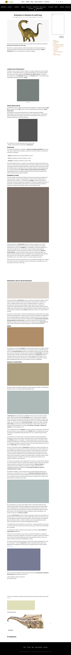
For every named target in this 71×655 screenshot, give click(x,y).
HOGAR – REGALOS (65, 7)
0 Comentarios (40, 17)
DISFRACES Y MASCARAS (39, 7)
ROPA (56, 7)
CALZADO (50, 7)
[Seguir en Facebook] (56, 2)
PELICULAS (29, 7)
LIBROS (23, 7)
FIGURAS (16, 7)
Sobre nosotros (38, 2)
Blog (32, 2)
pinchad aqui (10, 546)
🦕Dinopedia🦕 (32, 17)
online (8, 598)
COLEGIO (30, 8)
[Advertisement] (28, 60)
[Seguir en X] (58, 2)
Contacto (46, 2)
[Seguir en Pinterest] (62, 2)
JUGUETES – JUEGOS (6, 7)
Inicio (23, 2)
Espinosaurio (10, 630)
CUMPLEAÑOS (39, 8)
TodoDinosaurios (18, 17)
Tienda (28, 2)
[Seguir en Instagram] (60, 2)
